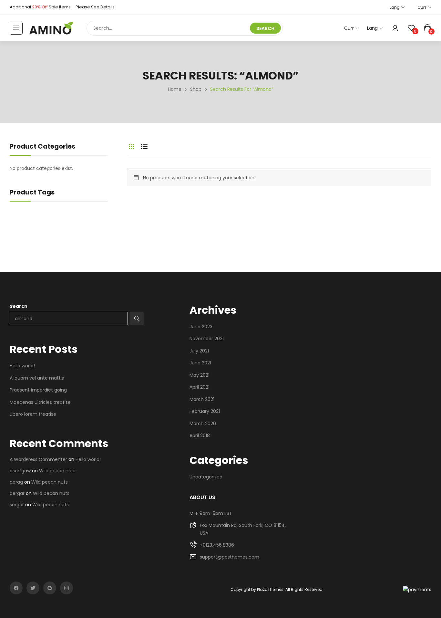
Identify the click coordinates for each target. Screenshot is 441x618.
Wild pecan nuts (57, 470)
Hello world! (22, 365)
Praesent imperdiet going (38, 390)
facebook (16, 587)
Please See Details (95, 7)
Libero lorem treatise (33, 414)
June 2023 (201, 326)
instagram (66, 587)
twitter (32, 587)
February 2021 (205, 411)
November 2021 (207, 338)
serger (17, 504)
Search (18, 306)
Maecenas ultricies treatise (40, 402)
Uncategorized (206, 477)
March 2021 (202, 399)
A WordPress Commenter (38, 459)
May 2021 (200, 375)
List (144, 146)
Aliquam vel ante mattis (37, 378)
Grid (131, 146)
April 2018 (200, 435)
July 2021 (199, 351)
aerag (16, 482)
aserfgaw (20, 470)
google (49, 587)
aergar (17, 493)
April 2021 (200, 387)
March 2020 (203, 423)
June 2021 (200, 363)
